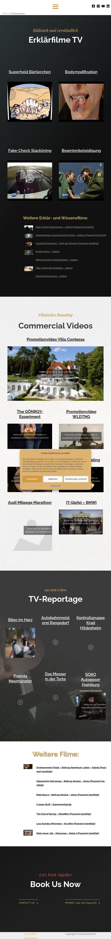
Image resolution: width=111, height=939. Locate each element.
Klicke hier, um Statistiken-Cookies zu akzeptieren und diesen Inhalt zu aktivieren (55, 373)
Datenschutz (55, 486)
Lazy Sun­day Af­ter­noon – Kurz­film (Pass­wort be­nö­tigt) (65, 823)
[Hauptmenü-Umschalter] (55, 6)
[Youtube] (103, 6)
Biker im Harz (20, 619)
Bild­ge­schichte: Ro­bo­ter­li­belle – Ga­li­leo (57, 259)
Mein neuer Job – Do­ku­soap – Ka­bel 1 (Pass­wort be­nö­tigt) (67, 833)
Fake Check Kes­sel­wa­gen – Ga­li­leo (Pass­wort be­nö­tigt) (65, 227)
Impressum (30, 934)
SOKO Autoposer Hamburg (90, 679)
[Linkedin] (108, 6)
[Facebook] (93, 6)
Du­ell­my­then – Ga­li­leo (48, 251)
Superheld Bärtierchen (30, 72)
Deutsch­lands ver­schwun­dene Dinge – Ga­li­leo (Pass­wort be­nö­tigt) (71, 235)
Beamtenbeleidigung (81, 150)
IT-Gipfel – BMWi (81, 502)
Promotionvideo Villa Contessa (55, 339)
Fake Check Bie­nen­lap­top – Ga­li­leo (54, 268)
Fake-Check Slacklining (29, 150)
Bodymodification (81, 72)
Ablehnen (53, 479)
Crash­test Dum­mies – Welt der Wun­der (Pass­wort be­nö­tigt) (67, 243)
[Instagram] (98, 6)
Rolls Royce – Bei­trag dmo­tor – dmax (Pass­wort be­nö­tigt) (67, 794)
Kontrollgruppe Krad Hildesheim (90, 622)
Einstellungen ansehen (76, 479)
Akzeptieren (32, 479)
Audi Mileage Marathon (30, 502)
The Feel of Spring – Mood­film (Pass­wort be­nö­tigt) (63, 814)
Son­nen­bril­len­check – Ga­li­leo (51, 276)
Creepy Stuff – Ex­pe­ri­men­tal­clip (53, 804)
